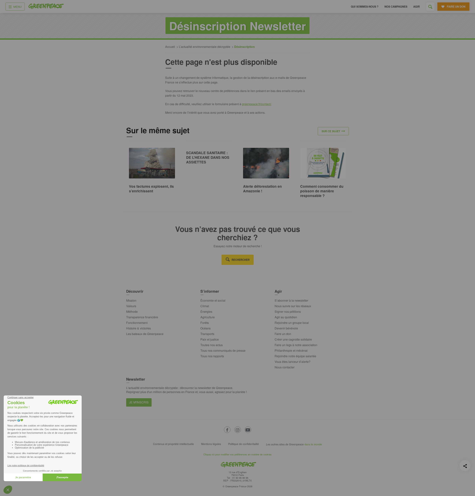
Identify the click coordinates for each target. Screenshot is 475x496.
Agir (416, 6)
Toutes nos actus (211, 345)
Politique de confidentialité (243, 444)
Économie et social (212, 300)
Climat (204, 306)
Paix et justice (209, 339)
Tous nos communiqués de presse (222, 350)
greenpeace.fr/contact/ (256, 104)
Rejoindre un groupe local (292, 323)
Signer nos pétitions (288, 311)
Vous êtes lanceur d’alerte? (292, 361)
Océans (205, 328)
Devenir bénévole (286, 328)
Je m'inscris (139, 402)
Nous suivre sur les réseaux (293, 306)
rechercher (241, 260)
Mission (131, 300)
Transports (207, 334)
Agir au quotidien (286, 317)
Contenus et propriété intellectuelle (173, 444)
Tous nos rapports (212, 356)
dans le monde (313, 444)
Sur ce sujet (331, 131)
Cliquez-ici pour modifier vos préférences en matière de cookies (237, 454)
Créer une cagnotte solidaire (293, 339)
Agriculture (207, 317)
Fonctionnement (137, 323)
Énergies (206, 311)
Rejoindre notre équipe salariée (295, 356)
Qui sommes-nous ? (365, 6)
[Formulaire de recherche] (430, 6)
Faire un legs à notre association (296, 345)
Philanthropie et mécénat (291, 350)
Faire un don (283, 334)
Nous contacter (284, 367)
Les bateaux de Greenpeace (144, 334)
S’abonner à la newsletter (291, 300)
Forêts (204, 323)
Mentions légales (211, 444)
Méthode (132, 311)
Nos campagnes (395, 6)
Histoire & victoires (138, 328)
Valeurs (131, 306)
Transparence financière (142, 317)
